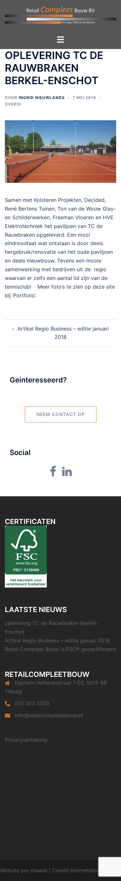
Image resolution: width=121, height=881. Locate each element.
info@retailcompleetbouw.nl (49, 715)
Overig (13, 104)
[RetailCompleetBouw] (60, 17)
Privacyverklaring (26, 740)
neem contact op (60, 414)
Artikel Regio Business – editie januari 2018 (57, 640)
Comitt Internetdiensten (81, 870)
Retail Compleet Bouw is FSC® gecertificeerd (60, 649)
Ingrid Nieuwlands (42, 97)
